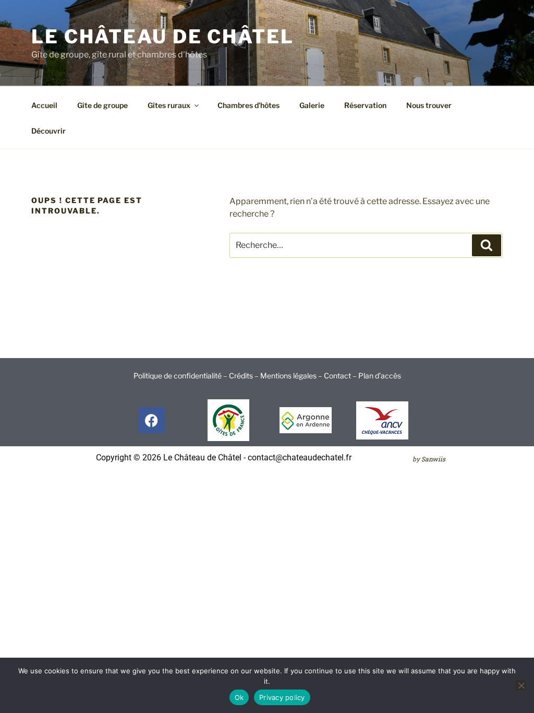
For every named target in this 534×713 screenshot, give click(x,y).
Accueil (44, 105)
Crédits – (244, 375)
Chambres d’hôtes (248, 105)
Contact (337, 375)
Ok (239, 697)
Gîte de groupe (102, 105)
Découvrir (48, 130)
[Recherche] (486, 245)
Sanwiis (433, 459)
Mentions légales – (292, 375)
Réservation (365, 105)
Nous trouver (429, 105)
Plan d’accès (379, 375)
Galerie (311, 105)
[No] (521, 685)
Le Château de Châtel (162, 36)
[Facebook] (152, 420)
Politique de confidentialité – (181, 375)
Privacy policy (282, 697)
